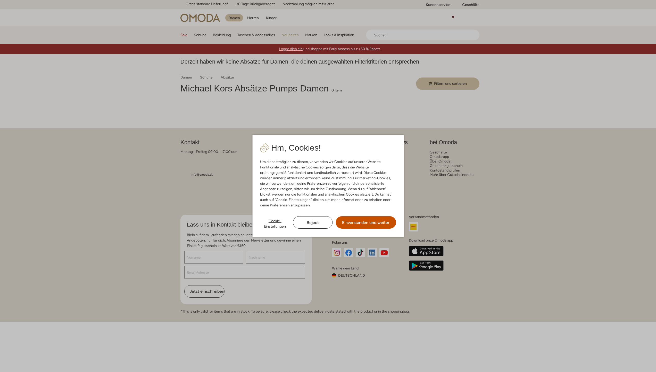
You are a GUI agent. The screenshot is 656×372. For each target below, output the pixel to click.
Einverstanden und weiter (365, 222)
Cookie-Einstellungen (275, 223)
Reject (313, 222)
